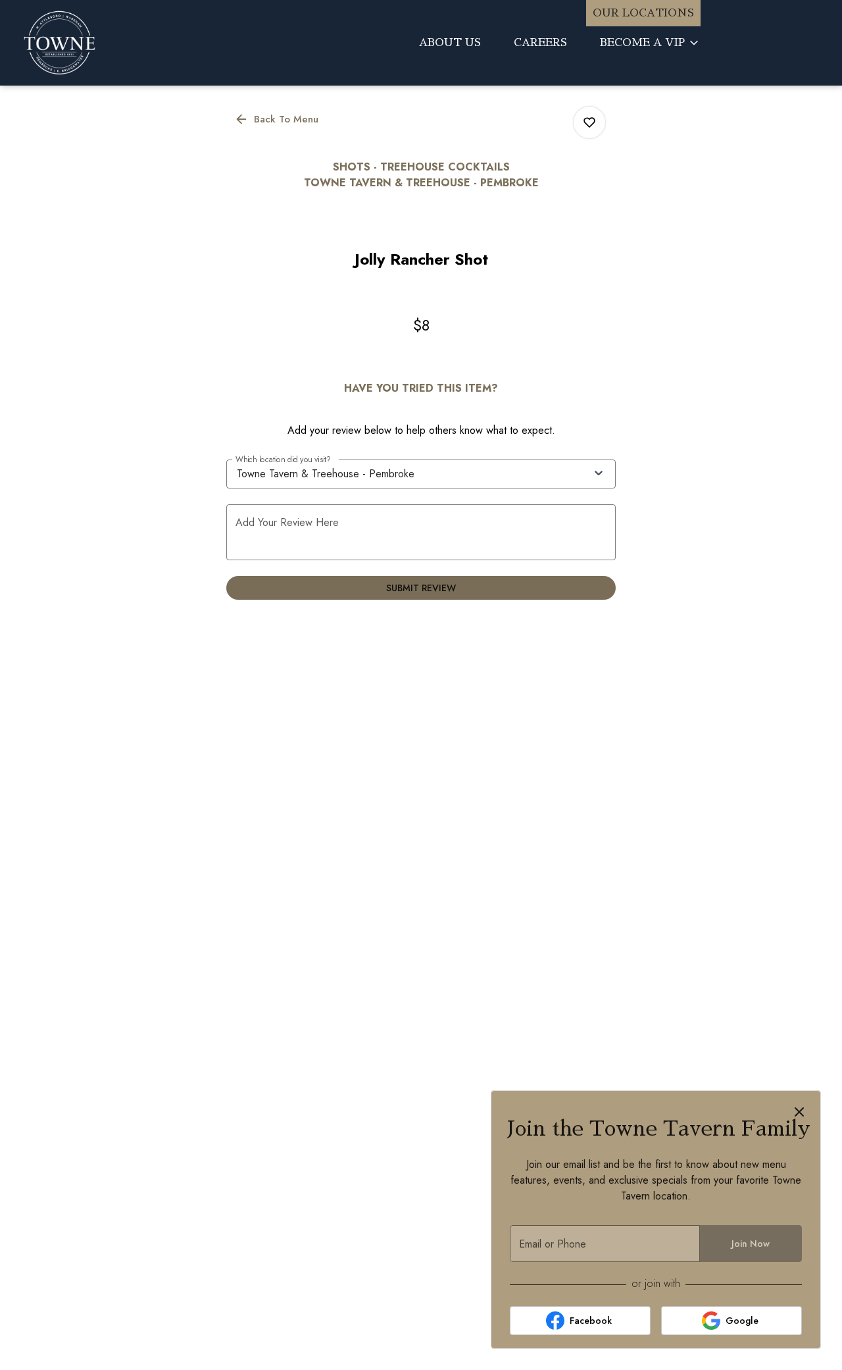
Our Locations (643, 13)
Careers (540, 43)
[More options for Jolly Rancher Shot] (589, 122)
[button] (650, 43)
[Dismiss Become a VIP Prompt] (799, 1112)
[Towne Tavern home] (122, 43)
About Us (450, 43)
